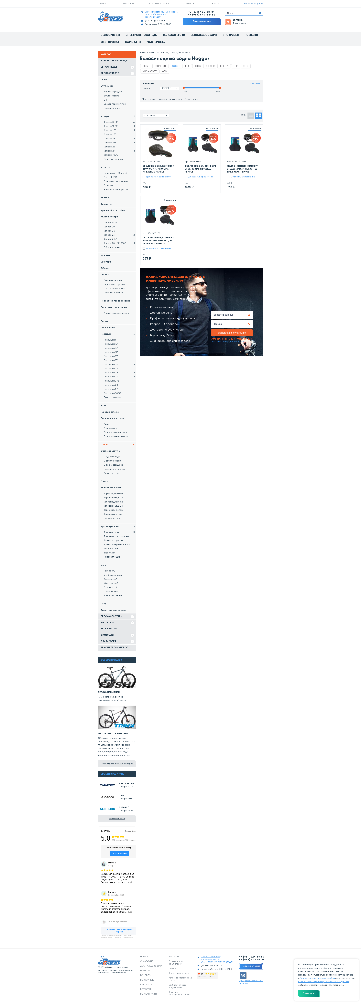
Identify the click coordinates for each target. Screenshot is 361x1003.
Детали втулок (112, 108)
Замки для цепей (113, 595)
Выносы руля (110, 428)
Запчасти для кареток (116, 190)
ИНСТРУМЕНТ (108, 622)
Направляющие (112, 557)
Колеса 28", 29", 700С (119, 243)
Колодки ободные (113, 506)
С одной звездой (112, 457)
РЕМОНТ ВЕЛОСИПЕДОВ (114, 647)
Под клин (108, 185)
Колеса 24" (109, 231)
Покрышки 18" (111, 360)
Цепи (103, 565)
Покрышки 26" (119, 377)
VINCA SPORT (126, 783)
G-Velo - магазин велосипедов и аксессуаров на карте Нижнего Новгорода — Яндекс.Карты (117, 936)
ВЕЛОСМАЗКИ (109, 629)
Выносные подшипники (116, 181)
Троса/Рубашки (118, 526)
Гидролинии (110, 553)
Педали (105, 274)
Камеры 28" (110, 147)
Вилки (104, 79)
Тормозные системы (112, 488)
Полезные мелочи (113, 159)
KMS (187, 66)
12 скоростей (111, 591)
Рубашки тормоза (113, 540)
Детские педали (113, 280)
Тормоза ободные (113, 498)
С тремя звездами (113, 465)
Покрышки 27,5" (112, 381)
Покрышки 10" (111, 344)
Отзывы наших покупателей (176, 962)
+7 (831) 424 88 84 (251, 957)
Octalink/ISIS (110, 177)
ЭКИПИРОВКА (108, 641)
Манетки (106, 255)
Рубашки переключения (117, 544)
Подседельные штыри (115, 432)
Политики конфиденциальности (179, 993)
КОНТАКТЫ (214, 4)
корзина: (238, 20)
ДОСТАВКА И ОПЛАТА (159, 4)
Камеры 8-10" (119, 122)
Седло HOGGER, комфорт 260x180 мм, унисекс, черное (200, 169)
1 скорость (109, 571)
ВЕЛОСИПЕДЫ (109, 67)
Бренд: (146, 88)
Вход (246, 4)
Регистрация (257, 4)
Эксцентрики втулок (115, 104)
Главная (144, 53)
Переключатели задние (114, 307)
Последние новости (179, 973)
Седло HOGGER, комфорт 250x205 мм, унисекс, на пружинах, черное (242, 169)
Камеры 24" (110, 134)
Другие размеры (112, 397)
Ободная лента (112, 247)
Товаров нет (239, 23)
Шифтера (106, 262)
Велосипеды (110, 35)
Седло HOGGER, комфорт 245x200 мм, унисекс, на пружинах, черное (158, 241)
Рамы (103, 405)
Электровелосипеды (141, 35)
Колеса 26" (119, 235)
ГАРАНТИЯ (189, 4)
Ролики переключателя (116, 313)
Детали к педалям (114, 293)
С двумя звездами (113, 461)
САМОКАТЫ (107, 635)
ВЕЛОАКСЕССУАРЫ (111, 616)
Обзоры (173, 969)
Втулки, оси (107, 86)
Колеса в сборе (118, 217)
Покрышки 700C (112, 393)
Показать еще (117, 819)
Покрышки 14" (111, 352)
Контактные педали (114, 289)
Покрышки (118, 334)
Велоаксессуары (204, 35)
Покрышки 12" (111, 348)
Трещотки (106, 204)
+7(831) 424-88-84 (156, 295)
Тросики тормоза (119, 532)
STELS (198, 66)
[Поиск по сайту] (260, 13)
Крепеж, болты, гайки (113, 210)
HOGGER (183, 53)
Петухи (104, 321)
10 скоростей (111, 583)
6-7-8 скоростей (113, 575)
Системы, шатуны (111, 451)
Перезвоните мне (202, 21)
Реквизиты (174, 957)
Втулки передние (113, 92)
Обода (105, 268)
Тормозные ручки (113, 514)
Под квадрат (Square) (115, 173)
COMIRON (160, 66)
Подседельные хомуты (116, 436)
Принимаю (309, 993)
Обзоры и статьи (111, 660)
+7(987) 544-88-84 (180, 295)
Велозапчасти (174, 35)
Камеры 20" (119, 130)
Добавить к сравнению (158, 177)
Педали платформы (114, 284)
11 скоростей (110, 587)
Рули (106, 424)
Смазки (252, 35)
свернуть (255, 83)
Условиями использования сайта (317, 978)
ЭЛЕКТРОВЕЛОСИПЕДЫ (114, 61)
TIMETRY (224, 66)
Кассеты (105, 198)
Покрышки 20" (119, 364)
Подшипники (108, 328)
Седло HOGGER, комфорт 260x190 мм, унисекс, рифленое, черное (158, 169)
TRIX (121, 795)
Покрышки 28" (111, 385)
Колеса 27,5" (110, 239)
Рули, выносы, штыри (112, 418)
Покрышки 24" (119, 373)
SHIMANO (124, 807)
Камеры (118, 116)
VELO (245, 66)
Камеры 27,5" (119, 143)
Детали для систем (114, 469)
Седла (118, 445)
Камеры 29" (119, 151)
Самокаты (133, 42)
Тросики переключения (116, 536)
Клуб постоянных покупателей (177, 986)
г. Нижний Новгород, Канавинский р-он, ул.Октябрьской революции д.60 (161, 14)
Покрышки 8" (110, 340)
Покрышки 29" (111, 389)
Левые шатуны (111, 473)
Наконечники (111, 549)
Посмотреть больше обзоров (117, 764)
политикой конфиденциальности (228, 342)
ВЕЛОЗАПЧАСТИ (110, 73)
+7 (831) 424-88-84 (201, 12)
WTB (164, 71)
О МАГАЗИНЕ (128, 4)
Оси (106, 100)
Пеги (103, 604)
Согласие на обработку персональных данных (323, 982)
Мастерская (156, 42)
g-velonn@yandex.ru (155, 21)
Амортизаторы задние (113, 610)
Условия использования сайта (180, 979)
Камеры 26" (119, 139)
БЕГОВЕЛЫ (145, 989)
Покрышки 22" (111, 369)
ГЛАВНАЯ (102, 4)
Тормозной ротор (113, 510)
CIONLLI (146, 66)
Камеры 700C (111, 155)
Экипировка (110, 42)
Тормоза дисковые (114, 493)
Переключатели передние (115, 301)
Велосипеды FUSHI (109, 692)
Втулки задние (111, 96)
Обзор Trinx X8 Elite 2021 (113, 734)
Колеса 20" (109, 227)
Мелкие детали (112, 518)
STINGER (210, 66)
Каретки (105, 167)
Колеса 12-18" (111, 223)
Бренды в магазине (112, 774)
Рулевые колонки (110, 412)
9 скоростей (110, 579)
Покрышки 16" (111, 356)
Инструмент (232, 35)
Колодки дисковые (113, 502)
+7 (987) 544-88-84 (201, 15)
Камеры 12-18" (119, 126)
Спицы (104, 481)
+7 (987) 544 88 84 (252, 959)
